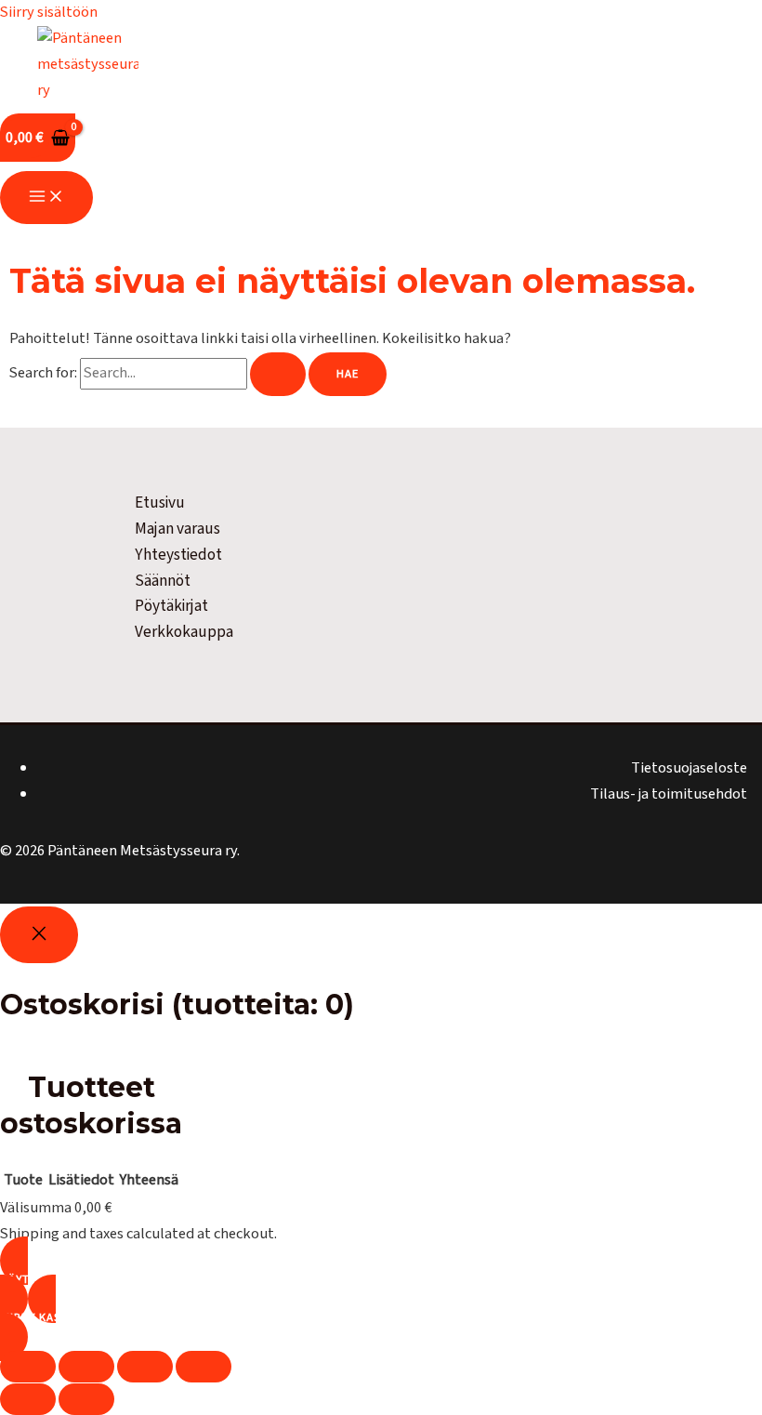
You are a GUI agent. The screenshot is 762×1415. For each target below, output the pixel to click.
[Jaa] (145, 1366)
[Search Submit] (278, 374)
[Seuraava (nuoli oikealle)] (86, 1399)
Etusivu (160, 502)
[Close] (39, 934)
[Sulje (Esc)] (203, 1366)
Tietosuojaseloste (689, 768)
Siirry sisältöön (49, 12)
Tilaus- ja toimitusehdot (668, 794)
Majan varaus (177, 528)
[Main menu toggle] (46, 197)
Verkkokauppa (184, 631)
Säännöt (162, 580)
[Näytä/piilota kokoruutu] (86, 1366)
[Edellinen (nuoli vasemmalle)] (28, 1399)
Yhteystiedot (178, 554)
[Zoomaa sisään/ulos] (28, 1366)
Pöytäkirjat (171, 605)
